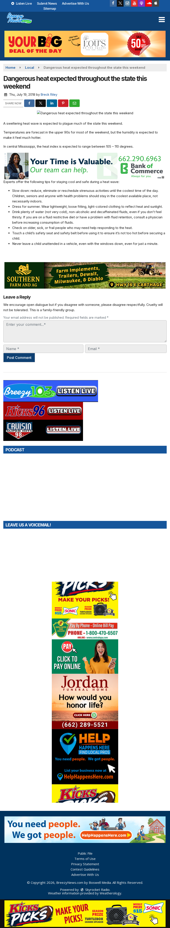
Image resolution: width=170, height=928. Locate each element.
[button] (162, 19)
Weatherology (110, 893)
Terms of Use (85, 858)
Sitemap (49, 8)
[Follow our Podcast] (141, 3)
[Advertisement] (85, 44)
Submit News (47, 3)
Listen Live (23, 3)
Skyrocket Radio (97, 889)
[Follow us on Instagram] (127, 3)
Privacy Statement (85, 864)
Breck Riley (49, 94)
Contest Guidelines (85, 869)
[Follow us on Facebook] (113, 3)
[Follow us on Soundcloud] (148, 3)
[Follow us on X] (120, 3)
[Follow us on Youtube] (134, 3)
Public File (85, 853)
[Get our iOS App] (155, 3)
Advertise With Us (75, 3)
